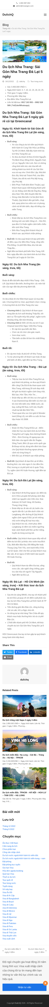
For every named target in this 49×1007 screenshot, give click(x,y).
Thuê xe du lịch (8, 877)
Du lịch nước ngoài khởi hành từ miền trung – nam (23, 858)
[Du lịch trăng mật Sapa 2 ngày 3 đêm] (24, 706)
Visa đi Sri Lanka (9, 929)
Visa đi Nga (7, 920)
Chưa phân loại (9, 849)
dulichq (22, 81)
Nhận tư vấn (24, 987)
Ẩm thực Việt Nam (10, 843)
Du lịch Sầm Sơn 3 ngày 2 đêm (35, 951)
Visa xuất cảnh (8, 939)
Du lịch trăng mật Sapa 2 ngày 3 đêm (19, 720)
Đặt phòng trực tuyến (11, 865)
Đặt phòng (6, 862)
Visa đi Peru (7, 926)
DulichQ (8, 14)
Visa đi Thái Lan (9, 933)
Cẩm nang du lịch (9, 846)
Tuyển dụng (7, 886)
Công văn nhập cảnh (11, 852)
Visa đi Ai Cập (8, 896)
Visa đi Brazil (8, 902)
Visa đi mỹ (6, 914)
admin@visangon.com (25, 6)
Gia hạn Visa (7, 868)
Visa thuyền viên (9, 936)
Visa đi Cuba (7, 905)
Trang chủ (6, 28)
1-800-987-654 (24, 3)
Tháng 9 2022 (8, 829)
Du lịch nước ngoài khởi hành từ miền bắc (20, 855)
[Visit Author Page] (24, 672)
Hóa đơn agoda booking (12, 871)
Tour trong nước (37, 81)
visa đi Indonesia (9, 908)
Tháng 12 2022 (8, 826)
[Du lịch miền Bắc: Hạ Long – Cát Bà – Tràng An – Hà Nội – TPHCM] (24, 741)
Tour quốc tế (7, 880)
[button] (45, 15)
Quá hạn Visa (8, 874)
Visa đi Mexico (8, 911)
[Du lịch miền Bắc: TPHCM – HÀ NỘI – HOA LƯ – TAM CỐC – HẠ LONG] (24, 778)
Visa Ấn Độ (7, 892)
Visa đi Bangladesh (10, 899)
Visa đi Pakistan (9, 923)
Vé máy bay (7, 889)
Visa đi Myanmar (9, 917)
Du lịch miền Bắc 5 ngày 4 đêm (11, 951)
